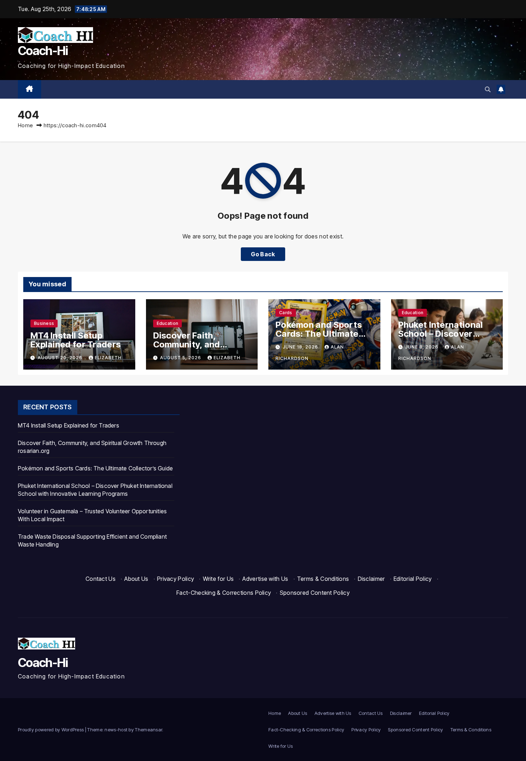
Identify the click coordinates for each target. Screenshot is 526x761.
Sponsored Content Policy (315, 592)
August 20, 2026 (61, 357)
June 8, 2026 (422, 347)
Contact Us (101, 578)
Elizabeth (108, 357)
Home (25, 125)
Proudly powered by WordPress (51, 729)
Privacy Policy (175, 578)
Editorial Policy (413, 578)
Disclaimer (371, 578)
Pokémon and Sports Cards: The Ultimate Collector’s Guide (319, 334)
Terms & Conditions (323, 578)
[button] (488, 89)
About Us (136, 578)
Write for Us (218, 578)
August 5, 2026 (181, 357)
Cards (285, 312)
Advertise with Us (265, 578)
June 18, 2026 (301, 347)
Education (168, 323)
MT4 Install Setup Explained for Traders (75, 340)
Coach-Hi (43, 50)
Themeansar (148, 729)
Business (44, 323)
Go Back (263, 254)
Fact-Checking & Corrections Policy (223, 592)
